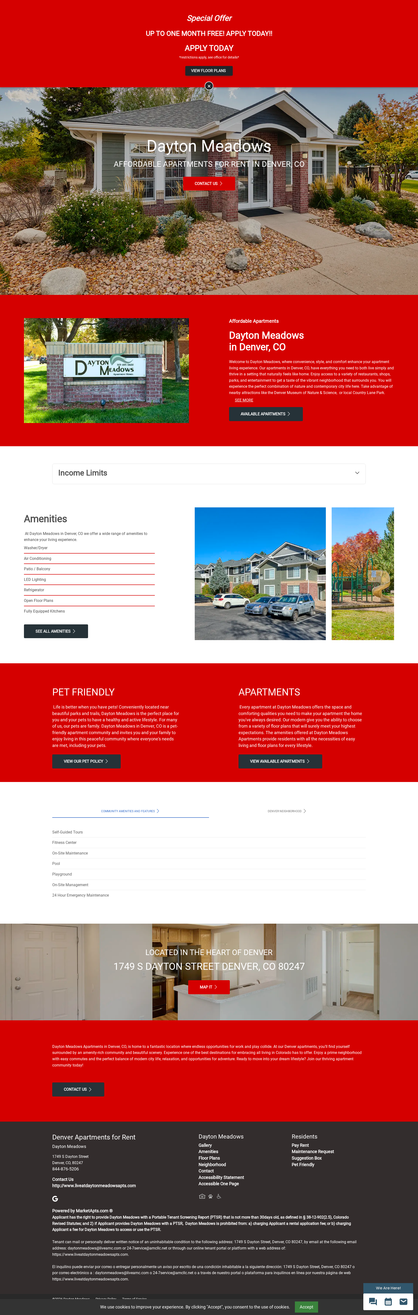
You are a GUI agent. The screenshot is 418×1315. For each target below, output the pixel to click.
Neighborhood (212, 1164)
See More (244, 400)
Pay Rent (300, 1145)
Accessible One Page (219, 1183)
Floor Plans (209, 1158)
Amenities (208, 1151)
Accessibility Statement (221, 1177)
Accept (306, 1307)
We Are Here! (388, 1288)
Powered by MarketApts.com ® (82, 1210)
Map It (206, 987)
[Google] (55, 1198)
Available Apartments (263, 414)
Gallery (205, 1145)
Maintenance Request (313, 1151)
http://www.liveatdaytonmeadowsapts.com (94, 1185)
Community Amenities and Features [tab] (128, 811)
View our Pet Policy (84, 761)
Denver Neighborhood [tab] (285, 811)
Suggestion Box (307, 1158)
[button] (373, 1302)
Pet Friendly (303, 1164)
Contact (206, 1171)
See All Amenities (54, 631)
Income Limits (82, 472)
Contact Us (207, 183)
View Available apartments (278, 761)
